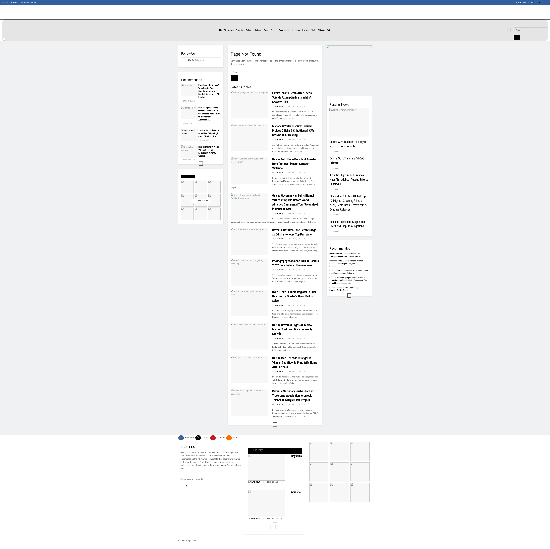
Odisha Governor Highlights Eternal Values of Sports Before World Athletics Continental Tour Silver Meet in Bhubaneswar (348, 280)
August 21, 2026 (293, 106)
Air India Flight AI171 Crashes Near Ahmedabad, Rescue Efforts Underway (348, 179)
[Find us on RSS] (547, 2)
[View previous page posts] (272, 527)
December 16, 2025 (270, 482)
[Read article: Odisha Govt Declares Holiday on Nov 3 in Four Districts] (349, 122)
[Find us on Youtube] (543, 2)
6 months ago (188, 101)
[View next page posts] (277, 527)
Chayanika (295, 456)
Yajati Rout (279, 106)
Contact (33, 2)
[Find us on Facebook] (536, 2)
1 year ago (187, 123)
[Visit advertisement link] (349, 68)
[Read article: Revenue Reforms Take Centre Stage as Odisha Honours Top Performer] (249, 241)
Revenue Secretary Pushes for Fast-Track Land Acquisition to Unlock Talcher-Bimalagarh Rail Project (293, 395)
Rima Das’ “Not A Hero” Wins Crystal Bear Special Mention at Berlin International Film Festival (209, 91)
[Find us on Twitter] (540, 2)
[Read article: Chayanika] (266, 467)
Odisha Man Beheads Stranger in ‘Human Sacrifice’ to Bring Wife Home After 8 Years (294, 362)
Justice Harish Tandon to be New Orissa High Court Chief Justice (208, 133)
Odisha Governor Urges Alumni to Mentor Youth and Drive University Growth (292, 329)
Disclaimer (25, 2)
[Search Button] (234, 78)
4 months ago (188, 160)
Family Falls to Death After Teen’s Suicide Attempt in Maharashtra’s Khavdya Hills (292, 97)
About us (5, 2)
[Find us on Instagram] (192, 486)
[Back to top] (1, 547)
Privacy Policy (14, 2)
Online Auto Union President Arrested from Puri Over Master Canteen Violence (294, 163)
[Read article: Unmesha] (266, 503)
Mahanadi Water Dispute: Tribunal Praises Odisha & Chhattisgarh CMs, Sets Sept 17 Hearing (293, 130)
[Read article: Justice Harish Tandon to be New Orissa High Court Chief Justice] (189, 135)
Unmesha (295, 492)
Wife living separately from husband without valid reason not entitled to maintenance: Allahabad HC (209, 113)
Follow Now (201, 201)
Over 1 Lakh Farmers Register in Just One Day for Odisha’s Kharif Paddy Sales (294, 296)
